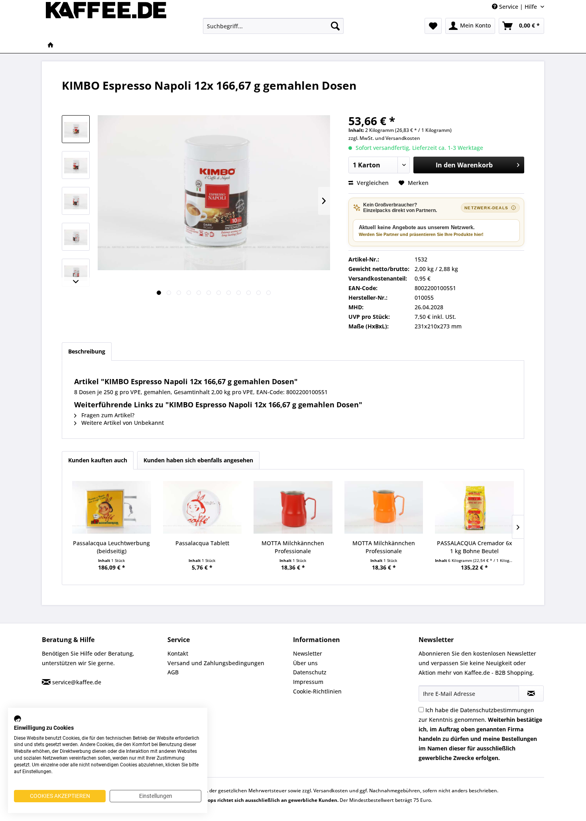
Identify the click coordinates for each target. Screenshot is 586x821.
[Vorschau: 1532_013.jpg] (76, 273)
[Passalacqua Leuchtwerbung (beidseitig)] (111, 507)
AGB (173, 672)
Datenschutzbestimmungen (497, 710)
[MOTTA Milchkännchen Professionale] (293, 507)
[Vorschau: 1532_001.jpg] (76, 129)
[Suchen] (335, 26)
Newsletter (307, 653)
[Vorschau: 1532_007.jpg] (76, 201)
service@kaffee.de (76, 682)
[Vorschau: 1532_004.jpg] (76, 165)
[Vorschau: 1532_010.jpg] (76, 237)
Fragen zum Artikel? (107, 415)
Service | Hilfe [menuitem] (518, 6)
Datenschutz (309, 672)
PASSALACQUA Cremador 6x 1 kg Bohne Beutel (474, 547)
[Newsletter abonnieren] (531, 693)
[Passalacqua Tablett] (202, 507)
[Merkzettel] (433, 26)
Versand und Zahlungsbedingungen (215, 663)
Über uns (305, 663)
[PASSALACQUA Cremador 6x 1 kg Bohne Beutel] (474, 507)
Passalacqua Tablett (202, 543)
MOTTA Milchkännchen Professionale (293, 547)
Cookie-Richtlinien (317, 691)
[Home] (50, 45)
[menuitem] (273, 26)
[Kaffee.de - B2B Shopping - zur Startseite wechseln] (106, 18)
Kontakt (177, 653)
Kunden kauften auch (97, 460)
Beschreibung (86, 351)
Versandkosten (402, 138)
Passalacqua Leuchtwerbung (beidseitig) (111, 547)
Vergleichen (372, 183)
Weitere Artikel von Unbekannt (122, 422)
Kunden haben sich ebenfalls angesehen (198, 460)
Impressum (308, 681)
